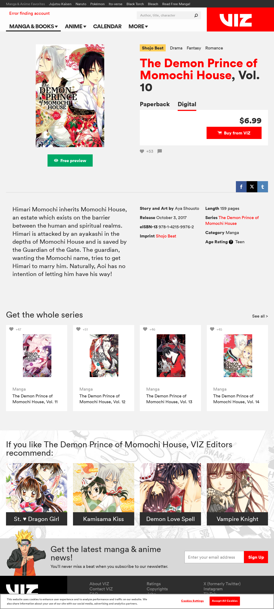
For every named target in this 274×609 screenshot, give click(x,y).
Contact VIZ (101, 588)
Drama (176, 48)
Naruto (81, 4)
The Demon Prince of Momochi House (198, 68)
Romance (214, 48)
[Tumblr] (262, 186)
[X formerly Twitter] (252, 186)
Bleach (153, 4)
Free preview (73, 160)
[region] (137, 601)
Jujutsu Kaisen (60, 4)
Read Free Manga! (176, 4)
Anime (74, 26)
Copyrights (157, 588)
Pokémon (97, 4)
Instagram (213, 588)
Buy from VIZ (237, 133)
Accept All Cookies (225, 601)
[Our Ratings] (231, 241)
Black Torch (135, 4)
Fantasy (194, 48)
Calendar (107, 26)
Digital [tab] (187, 104)
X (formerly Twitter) (222, 583)
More (136, 26)
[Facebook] (241, 186)
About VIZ (99, 583)
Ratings (154, 583)
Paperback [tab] (155, 104)
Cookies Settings (192, 601)
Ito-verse (115, 4)
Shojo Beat (153, 48)
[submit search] (197, 15)
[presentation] (36, 355)
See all (260, 316)
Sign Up (256, 557)
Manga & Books (32, 26)
